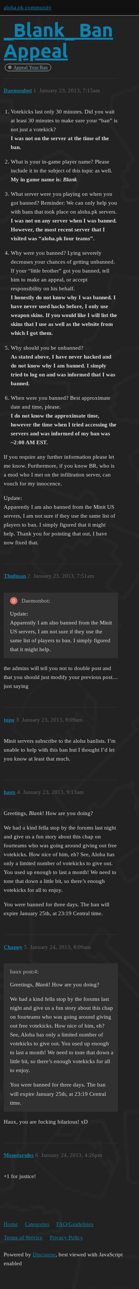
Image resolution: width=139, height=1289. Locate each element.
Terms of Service (23, 1237)
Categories (37, 1224)
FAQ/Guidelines (74, 1224)
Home (11, 1224)
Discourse (44, 1254)
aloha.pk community (28, 7)
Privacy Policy (66, 1237)
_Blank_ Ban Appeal (58, 40)
